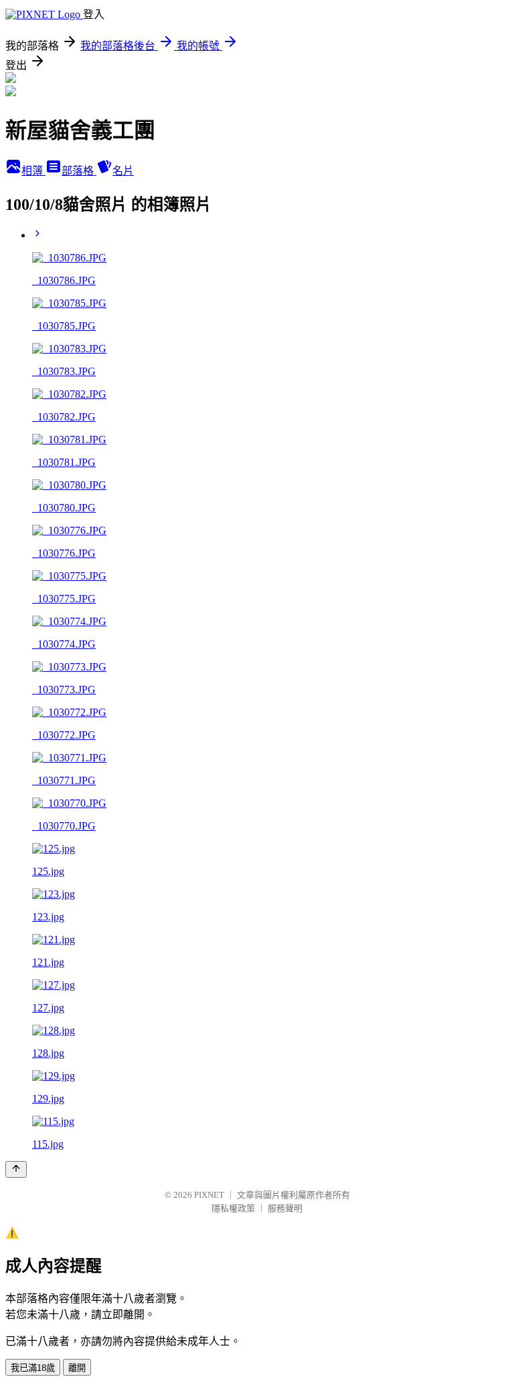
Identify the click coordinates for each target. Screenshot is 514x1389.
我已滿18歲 (33, 1368)
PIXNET (209, 1195)
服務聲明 (285, 1208)
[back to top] (16, 1169)
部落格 (79, 170)
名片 (123, 170)
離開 (77, 1368)
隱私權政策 (233, 1208)
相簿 (33, 170)
